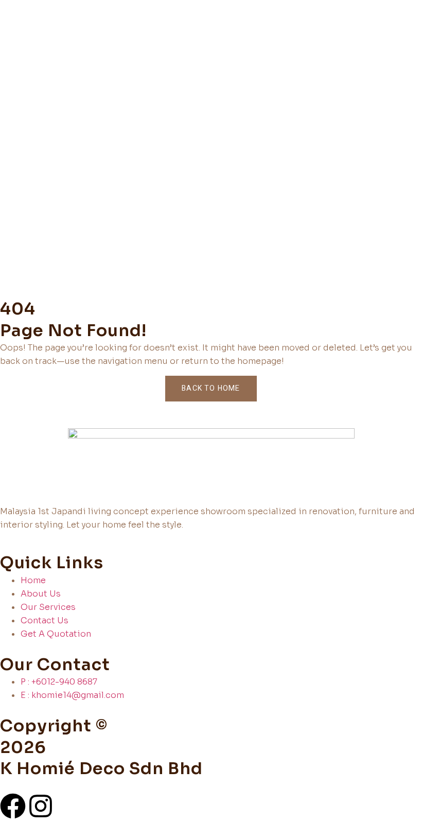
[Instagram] (41, 806)
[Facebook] (13, 806)
